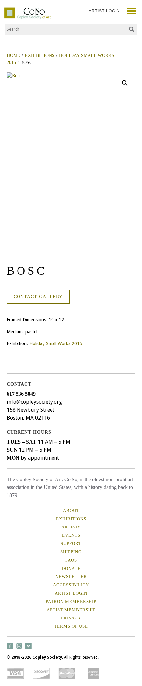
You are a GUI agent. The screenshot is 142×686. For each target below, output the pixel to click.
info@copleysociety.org (34, 402)
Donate (71, 568)
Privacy (71, 618)
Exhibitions (71, 518)
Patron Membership (71, 601)
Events (71, 535)
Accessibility (71, 584)
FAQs (71, 560)
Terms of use (71, 626)
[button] (125, 83)
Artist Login (104, 11)
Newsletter (71, 576)
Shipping (71, 551)
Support (71, 543)
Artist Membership (71, 609)
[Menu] (131, 12)
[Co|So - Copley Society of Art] (27, 10)
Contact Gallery (38, 296)
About (71, 510)
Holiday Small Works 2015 (55, 343)
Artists (71, 527)
